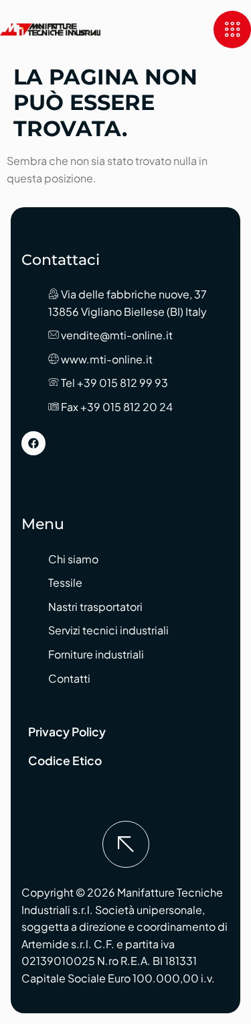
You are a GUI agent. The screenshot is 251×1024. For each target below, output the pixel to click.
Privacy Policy (67, 731)
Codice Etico (65, 760)
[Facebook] (33, 443)
